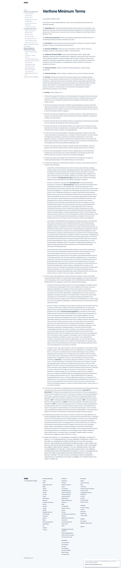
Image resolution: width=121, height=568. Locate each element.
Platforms (64, 502)
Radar (44, 520)
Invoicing (45, 506)
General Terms (28, 15)
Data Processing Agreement (31, 44)
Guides (82, 480)
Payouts (45, 518)
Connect (45, 494)
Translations (27, 46)
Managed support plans (86, 523)
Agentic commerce (66, 484)
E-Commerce (65, 488)
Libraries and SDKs (66, 550)
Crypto (44, 496)
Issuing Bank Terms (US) (31, 38)
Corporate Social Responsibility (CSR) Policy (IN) (31, 73)
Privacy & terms (84, 490)
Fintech (63, 510)
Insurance (64, 516)
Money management (67, 500)
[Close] (118, 560)
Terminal (45, 527)
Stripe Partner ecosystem (68, 535)
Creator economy (66, 508)
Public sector (65, 524)
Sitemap (83, 498)
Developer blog (65, 554)
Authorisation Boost (47, 484)
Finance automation (66, 492)
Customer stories (85, 482)
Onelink (44, 510)
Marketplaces (65, 498)
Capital (44, 488)
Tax (44, 525)
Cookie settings (84, 500)
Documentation (65, 542)
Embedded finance (66, 490)
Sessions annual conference (87, 488)
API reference (65, 544)
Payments (45, 516)
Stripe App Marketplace (67, 533)
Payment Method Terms (31, 40)
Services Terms (29, 17)
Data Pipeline (46, 498)
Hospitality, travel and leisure (69, 514)
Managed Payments (47, 512)
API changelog (65, 548)
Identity (44, 504)
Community (83, 486)
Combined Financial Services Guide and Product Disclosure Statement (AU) (32, 60)
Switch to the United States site (93, 564)
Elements (45, 500)
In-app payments (66, 496)
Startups (64, 482)
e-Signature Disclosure (30, 27)
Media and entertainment (68, 518)
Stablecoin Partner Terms (31, 42)
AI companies (65, 506)
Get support (83, 521)
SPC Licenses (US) (29, 36)
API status (64, 546)
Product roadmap (85, 507)
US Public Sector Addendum (31, 77)
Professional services (67, 522)
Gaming (63, 512)
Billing (44, 486)
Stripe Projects (65, 552)
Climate (44, 492)
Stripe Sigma (46, 524)
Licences (83, 496)
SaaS (63, 504)
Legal (25, 9)
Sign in (82, 526)
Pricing (44, 480)
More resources (84, 502)
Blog (82, 484)
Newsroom (83, 511)
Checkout (45, 490)
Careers (82, 509)
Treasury (45, 529)
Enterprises (64, 480)
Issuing (44, 508)
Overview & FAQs (29, 13)
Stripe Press (83, 513)
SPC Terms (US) (29, 34)
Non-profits (64, 520)
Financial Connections (48, 502)
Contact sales (84, 515)
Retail (63, 525)
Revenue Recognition (48, 522)
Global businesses (66, 494)
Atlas (44, 482)
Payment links (46, 514)
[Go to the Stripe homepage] (25, 478)
